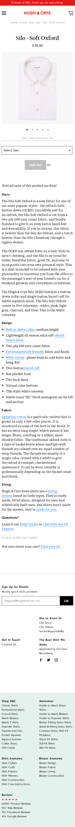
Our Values (46, 627)
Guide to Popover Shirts (54, 718)
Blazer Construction (51, 775)
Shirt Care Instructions (16, 784)
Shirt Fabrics (9, 771)
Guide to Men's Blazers (53, 714)
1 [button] (27, 129)
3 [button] (37, 129)
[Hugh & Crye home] (37, 13)
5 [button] (48, 129)
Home (14, 22)
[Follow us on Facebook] (40, 660)
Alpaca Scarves (11, 739)
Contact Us (9, 644)
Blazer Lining (47, 771)
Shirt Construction (13, 780)
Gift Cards (8, 747)
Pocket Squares (11, 735)
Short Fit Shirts (48, 739)
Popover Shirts (11, 726)
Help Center (29, 524)
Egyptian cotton (14, 416)
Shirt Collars (9, 763)
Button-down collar (20, 329)
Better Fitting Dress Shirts (55, 722)
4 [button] (43, 129)
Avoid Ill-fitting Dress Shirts (55, 726)
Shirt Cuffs (8, 767)
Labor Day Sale (30, 22)
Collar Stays (9, 743)
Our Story (45, 622)
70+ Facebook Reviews (16, 812)
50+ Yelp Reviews (12, 808)
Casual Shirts (10, 714)
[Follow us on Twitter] (48, 660)
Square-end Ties (12, 730)
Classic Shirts (10, 705)
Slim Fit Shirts (47, 747)
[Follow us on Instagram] (56, 660)
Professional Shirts (13, 709)
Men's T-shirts (10, 722)
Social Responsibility (51, 631)
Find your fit (50, 546)
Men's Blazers (10, 718)
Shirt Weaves (10, 775)
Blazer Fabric (47, 767)
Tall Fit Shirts (47, 743)
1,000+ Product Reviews (16, 803)
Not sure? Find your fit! (37, 138)
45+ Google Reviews (14, 816)
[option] (37, 88)
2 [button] (32, 129)
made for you (46, 509)
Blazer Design (47, 763)
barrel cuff (31, 368)
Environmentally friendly (25, 351)
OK (66, 601)
